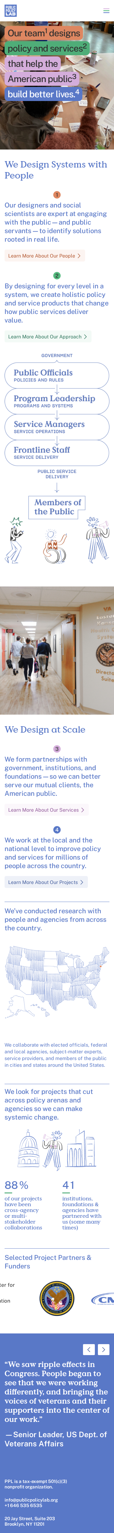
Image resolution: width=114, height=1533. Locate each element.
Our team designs (44, 32)
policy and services (47, 48)
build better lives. (43, 93)
